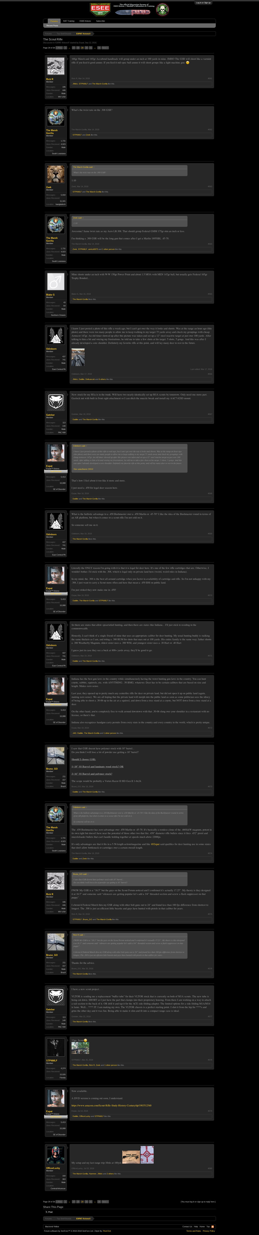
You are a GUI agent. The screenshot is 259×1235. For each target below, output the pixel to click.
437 (64, 356)
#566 (210, 374)
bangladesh (61, 204)
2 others (110, 1174)
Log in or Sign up (203, 3)
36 (99, 48)
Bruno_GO (52, 768)
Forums (54, 21)
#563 (210, 186)
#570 (210, 595)
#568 (210, 493)
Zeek (88, 135)
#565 (210, 294)
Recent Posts (52, 25)
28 (78, 48)
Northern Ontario (58, 315)
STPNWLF (83, 84)
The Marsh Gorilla (99, 84)
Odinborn (51, 349)
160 (64, 1176)
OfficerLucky (84, 1116)
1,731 (63, 141)
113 (64, 423)
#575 (210, 914)
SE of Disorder (59, 489)
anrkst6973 (93, 249)
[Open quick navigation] (213, 33)
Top (208, 1226)
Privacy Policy (209, 1231)
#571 (210, 656)
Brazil (63, 786)
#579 (210, 1111)
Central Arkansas (58, 1188)
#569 (210, 534)
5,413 (63, 477)
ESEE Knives (85, 21)
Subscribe (100, 21)
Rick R (49, 79)
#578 (210, 1060)
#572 (210, 728)
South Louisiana (59, 153)
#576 (210, 968)
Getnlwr (50, 415)
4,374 (63, 1068)
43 (64, 302)
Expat (81, 43)
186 (64, 87)
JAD (74, 733)
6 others (102, 379)
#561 (210, 78)
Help (196, 1226)
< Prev (59, 48)
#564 (210, 244)
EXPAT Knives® (62, 43)
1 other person (108, 249)
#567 (210, 414)
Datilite (81, 379)
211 (64, 776)
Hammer (92, 1174)
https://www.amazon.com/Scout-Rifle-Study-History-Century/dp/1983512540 (111, 1105)
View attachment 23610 (83, 469)
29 (82, 48)
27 (74, 48)
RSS (212, 1226)
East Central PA (59, 369)
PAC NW (62, 432)
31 (91, 48)
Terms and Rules (193, 1231)
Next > (105, 48)
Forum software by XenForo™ (68, 1231)
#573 (210, 786)
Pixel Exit (107, 1231)
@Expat (155, 844)
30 (86, 48)
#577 (210, 1016)
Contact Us (187, 1226)
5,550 (63, 195)
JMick (75, 84)
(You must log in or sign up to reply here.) (198, 1202)
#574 (210, 853)
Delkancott (90, 379)
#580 (210, 1168)
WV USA (62, 97)
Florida (63, 1078)
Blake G (50, 294)
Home (202, 1226)
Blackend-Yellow (52, 1226)
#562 (210, 129)
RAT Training (68, 21)
